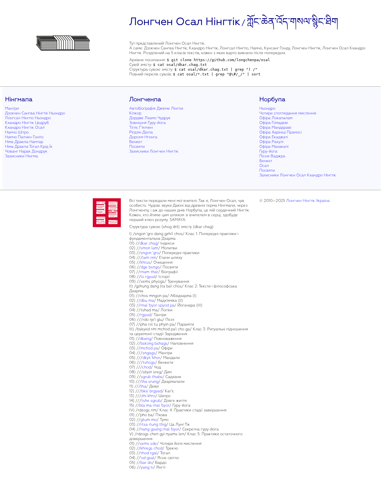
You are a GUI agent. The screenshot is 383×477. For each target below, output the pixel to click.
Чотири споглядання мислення (287, 113)
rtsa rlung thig (153, 424)
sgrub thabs (151, 376)
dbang (145, 338)
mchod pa (149, 348)
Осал (264, 165)
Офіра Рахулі (271, 141)
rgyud (145, 314)
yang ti (147, 467)
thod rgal (148, 453)
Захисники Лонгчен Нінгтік (153, 151)
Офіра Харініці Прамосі (280, 132)
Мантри (12, 108)
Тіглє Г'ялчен (141, 127)
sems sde (148, 443)
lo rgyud (148, 276)
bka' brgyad (151, 391)
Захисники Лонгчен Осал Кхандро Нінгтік (297, 175)
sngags (148, 353)
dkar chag (148, 243)
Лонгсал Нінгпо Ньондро (28, 118)
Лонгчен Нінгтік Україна (308, 200)
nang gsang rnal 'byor (159, 429)
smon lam (149, 248)
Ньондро (267, 108)
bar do (146, 462)
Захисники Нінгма (21, 156)
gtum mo (148, 419)
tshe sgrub (151, 400)
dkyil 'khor (151, 357)
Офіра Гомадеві (273, 122)
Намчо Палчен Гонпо (24, 137)
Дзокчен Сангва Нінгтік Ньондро (35, 113)
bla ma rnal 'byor (154, 405)
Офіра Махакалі (274, 146)
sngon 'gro (149, 252)
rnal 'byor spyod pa (157, 305)
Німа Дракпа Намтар (24, 141)
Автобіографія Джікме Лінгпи (156, 108)
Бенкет (135, 141)
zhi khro (148, 395)
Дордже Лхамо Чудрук (149, 118)
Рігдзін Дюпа (141, 132)
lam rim (149, 257)
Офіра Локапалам (275, 118)
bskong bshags (153, 343)
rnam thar (149, 271)
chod (146, 367)
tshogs (149, 362)
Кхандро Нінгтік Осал (25, 127)
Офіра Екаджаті (273, 137)
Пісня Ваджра (272, 156)
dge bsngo (150, 267)
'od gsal (147, 457)
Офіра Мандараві (275, 127)
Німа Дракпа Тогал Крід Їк (28, 146)
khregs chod (151, 448)
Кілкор (135, 113)
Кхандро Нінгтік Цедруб (27, 122)
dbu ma (147, 300)
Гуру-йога (268, 151)
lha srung (150, 381)
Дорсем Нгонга (143, 137)
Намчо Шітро (17, 132)
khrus (145, 262)
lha (143, 386)
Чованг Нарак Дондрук (26, 151)
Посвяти (137, 146)
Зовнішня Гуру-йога (147, 122)
